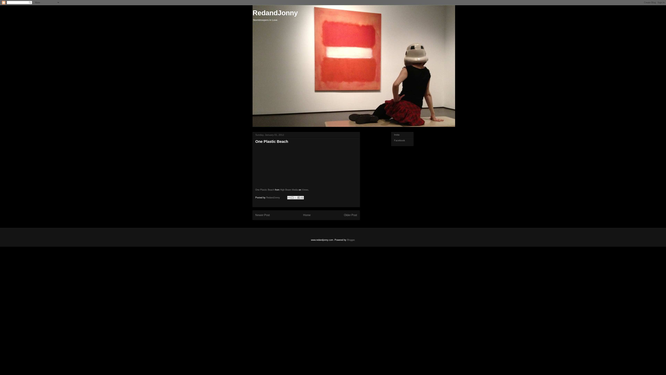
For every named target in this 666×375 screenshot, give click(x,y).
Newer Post (262, 215)
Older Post (350, 215)
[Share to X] (295, 197)
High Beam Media (289, 189)
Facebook (399, 140)
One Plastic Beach (264, 189)
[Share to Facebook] (299, 197)
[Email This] (289, 197)
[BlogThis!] (292, 197)
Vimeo (305, 189)
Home (307, 215)
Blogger (351, 240)
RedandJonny (275, 13)
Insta (396, 134)
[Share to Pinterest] (302, 197)
